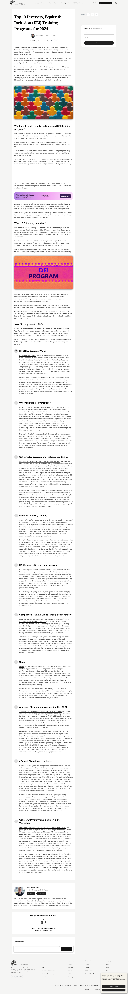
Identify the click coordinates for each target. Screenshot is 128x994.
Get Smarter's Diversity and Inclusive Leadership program (39, 461)
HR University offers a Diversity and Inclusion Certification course (42, 570)
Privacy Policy (84, 985)
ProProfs (27, 520)
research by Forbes (31, 52)
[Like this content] (39, 40)
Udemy (21, 666)
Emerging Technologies (48, 970)
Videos (70, 974)
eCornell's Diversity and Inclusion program (34, 766)
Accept (114, 990)
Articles (70, 964)
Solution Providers (54, 3)
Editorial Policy (95, 985)
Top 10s (70, 970)
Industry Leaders (65, 3)
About (107, 964)
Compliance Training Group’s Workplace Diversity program (44, 620)
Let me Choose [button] (114, 986)
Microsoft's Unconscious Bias (30, 407)
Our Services (67, 985)
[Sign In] (31, 893)
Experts (87, 967)
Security (44, 977)
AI (42, 964)
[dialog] (114, 983)
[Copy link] (56, 40)
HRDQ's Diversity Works (27, 355)
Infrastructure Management (49, 974)
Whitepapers (71, 977)
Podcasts (36, 3)
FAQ (107, 970)
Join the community (105, 3)
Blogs (107, 967)
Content (43, 3)
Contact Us (58, 985)
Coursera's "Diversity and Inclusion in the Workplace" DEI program (42, 827)
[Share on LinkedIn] (51, 40)
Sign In (94, 3)
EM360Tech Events (78, 3)
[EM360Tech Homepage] (19, 966)
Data (43, 967)
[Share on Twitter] (47, 40)
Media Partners (89, 970)
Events (87, 964)
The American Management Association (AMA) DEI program (40, 711)
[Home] (18, 5)
